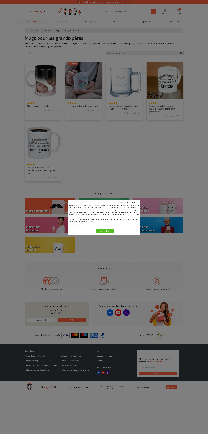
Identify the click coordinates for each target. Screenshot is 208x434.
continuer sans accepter (127, 203)
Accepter (104, 231)
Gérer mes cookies (76, 221)
